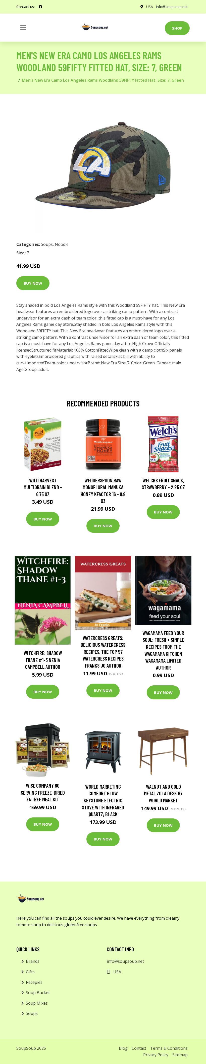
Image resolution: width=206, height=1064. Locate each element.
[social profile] (40, 7)
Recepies (34, 982)
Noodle (62, 244)
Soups (47, 244)
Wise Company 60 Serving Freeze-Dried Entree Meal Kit (43, 792)
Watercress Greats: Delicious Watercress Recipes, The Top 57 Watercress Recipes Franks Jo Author (103, 652)
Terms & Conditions (169, 1048)
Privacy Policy (155, 1054)
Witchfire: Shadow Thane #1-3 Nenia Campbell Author (43, 660)
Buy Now (33, 283)
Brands (32, 961)
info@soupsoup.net (172, 6)
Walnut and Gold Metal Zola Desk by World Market (163, 793)
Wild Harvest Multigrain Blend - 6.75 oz (43, 487)
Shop (177, 28)
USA (149, 6)
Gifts (30, 972)
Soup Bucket (38, 992)
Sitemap (180, 1054)
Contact (139, 1048)
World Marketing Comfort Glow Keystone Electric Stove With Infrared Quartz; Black (103, 800)
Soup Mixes (37, 1003)
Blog (123, 1048)
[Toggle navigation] (23, 27)
